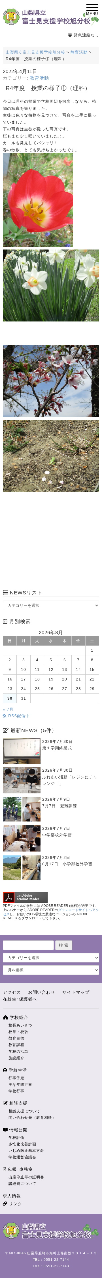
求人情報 (12, 1195)
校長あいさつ (20, 1025)
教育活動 (39, 78)
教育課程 (16, 1045)
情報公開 (17, 1129)
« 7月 (8, 709)
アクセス (12, 992)
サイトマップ (76, 992)
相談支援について (24, 1111)
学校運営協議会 (22, 1157)
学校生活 (17, 1070)
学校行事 (16, 1091)
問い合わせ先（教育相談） (32, 1117)
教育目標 (16, 1038)
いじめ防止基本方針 (26, 1150)
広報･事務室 (19, 1169)
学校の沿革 (18, 1051)
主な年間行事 (20, 1084)
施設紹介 (16, 1058)
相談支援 (17, 1103)
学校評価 (16, 1137)
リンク (14, 1203)
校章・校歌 (18, 1032)
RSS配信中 (18, 716)
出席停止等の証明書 (26, 1177)
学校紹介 (18, 1017)
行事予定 (16, 1078)
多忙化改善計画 (22, 1144)
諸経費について (22, 1183)
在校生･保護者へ (20, 999)
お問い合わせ (41, 992)
